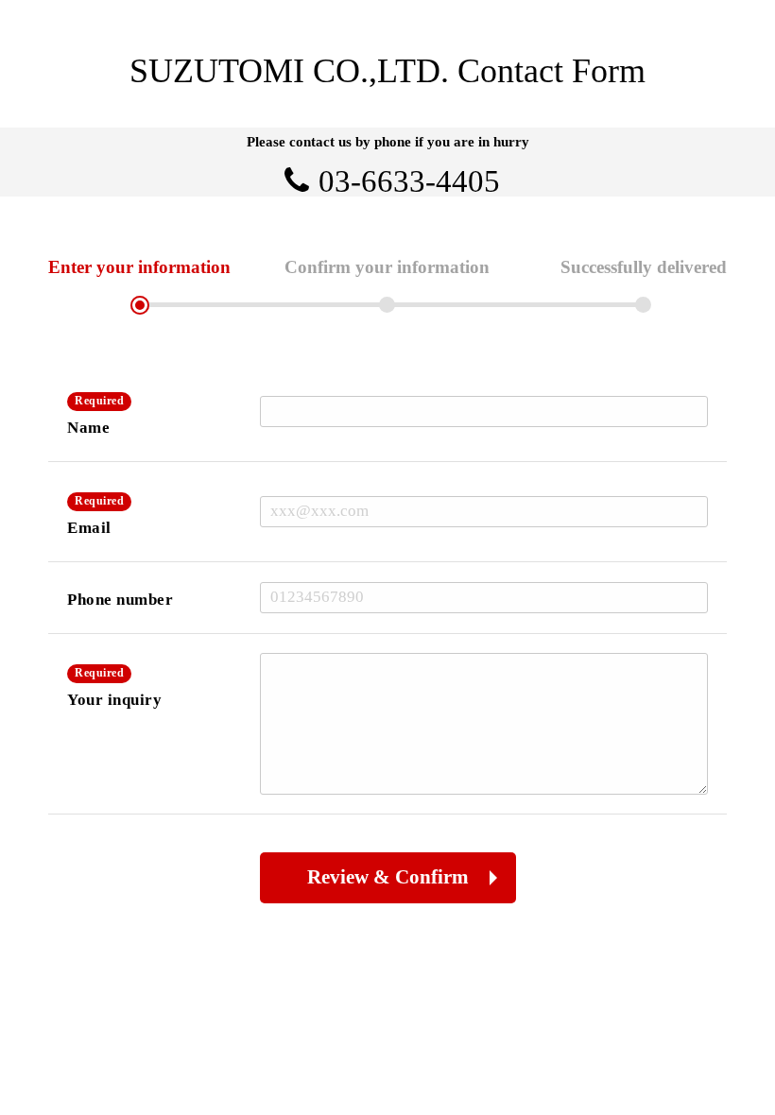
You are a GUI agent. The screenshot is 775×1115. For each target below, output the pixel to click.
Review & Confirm (388, 876)
